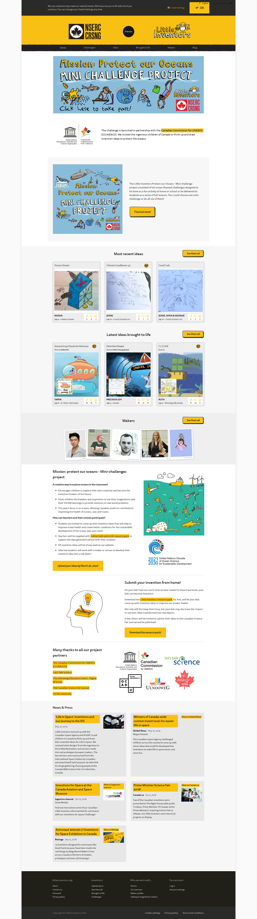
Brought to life (143, 47)
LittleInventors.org (221, 3)
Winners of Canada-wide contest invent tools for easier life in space (154, 721)
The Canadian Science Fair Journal (71, 688)
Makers (171, 47)
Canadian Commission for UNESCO (182, 130)
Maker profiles (137, 893)
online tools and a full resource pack (110, 536)
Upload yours (97, 886)
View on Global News (191, 716)
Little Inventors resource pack (156, 599)
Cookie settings (152, 912)
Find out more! (142, 212)
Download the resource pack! (145, 632)
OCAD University (62, 694)
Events (134, 886)
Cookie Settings (178, 7)
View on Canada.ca (190, 785)
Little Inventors (172, 30)
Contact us (57, 889)
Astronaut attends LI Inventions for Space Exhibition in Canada (77, 832)
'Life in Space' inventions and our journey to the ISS (75, 719)
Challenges (96, 896)
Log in (172, 886)
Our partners (136, 889)
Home (63, 47)
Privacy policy (59, 896)
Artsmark (57, 893)
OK (202, 8)
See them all (193, 253)
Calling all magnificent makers (144, 896)
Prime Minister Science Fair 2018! (152, 787)
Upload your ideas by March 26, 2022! (77, 566)
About (55, 886)
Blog (194, 47)
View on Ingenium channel (112, 786)
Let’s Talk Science (62, 672)
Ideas (115, 47)
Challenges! (89, 47)
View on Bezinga (111, 829)
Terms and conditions (193, 912)
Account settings (177, 889)
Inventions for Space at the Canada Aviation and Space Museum (74, 789)
